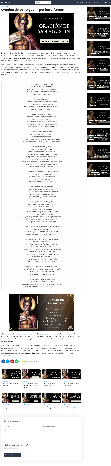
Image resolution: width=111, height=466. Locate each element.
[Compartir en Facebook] (3, 361)
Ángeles (105, 2)
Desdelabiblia (6, 2)
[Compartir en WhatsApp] (17, 361)
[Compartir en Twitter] (8, 361)
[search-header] (49, 2)
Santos (88, 2)
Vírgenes (78, 2)
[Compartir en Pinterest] (12, 361)
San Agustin (4, 6)
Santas (96, 2)
